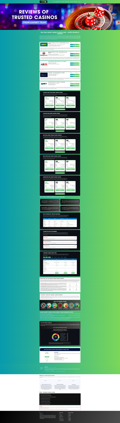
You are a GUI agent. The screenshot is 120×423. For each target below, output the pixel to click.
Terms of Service (62, 420)
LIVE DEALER (71, 308)
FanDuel (49, 257)
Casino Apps (75, 1)
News (79, 1)
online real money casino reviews (56, 198)
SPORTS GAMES (77, 308)
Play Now (49, 105)
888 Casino (56, 257)
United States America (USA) (63, 296)
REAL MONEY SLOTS (54, 308)
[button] (58, 1)
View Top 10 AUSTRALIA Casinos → (60, 109)
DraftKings (65, 257)
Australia (58, 296)
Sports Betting (67, 1)
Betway (58, 257)
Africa (70, 296)
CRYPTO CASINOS (65, 308)
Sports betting (67, 315)
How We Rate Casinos (46, 322)
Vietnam (76, 296)
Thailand (72, 296)
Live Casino (71, 1)
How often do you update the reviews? (45, 404)
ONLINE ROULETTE (60, 308)
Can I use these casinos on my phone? (45, 401)
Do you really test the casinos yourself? (45, 398)
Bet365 (46, 257)
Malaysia (51, 296)
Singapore (53, 296)
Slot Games (62, 1)
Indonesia (56, 296)
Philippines (68, 296)
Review (47, 358)
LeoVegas (62, 257)
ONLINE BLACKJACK (43, 308)
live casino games (55, 201)
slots (48, 201)
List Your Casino (61, 419)
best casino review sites (69, 281)
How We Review (61, 418)
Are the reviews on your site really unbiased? (45, 395)
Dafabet (52, 257)
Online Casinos (58, 1)
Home (54, 1)
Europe (74, 296)
